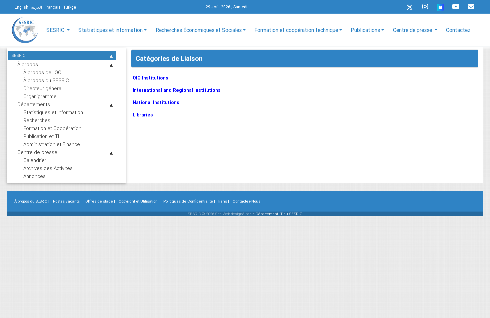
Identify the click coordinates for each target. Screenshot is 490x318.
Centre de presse (37, 152)
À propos (27, 64)
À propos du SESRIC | (31, 201)
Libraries (143, 115)
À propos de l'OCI (42, 72)
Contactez (458, 30)
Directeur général (42, 88)
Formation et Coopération (52, 128)
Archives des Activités (48, 168)
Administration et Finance (51, 144)
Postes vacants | (67, 201)
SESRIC (18, 55)
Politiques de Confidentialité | (189, 201)
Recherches (36, 120)
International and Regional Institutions (177, 90)
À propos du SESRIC (46, 80)
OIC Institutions (150, 78)
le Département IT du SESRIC (277, 214)
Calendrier (34, 160)
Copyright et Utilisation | (139, 201)
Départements (33, 104)
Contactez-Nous (246, 201)
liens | (223, 201)
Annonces (34, 176)
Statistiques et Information (53, 112)
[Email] (471, 7)
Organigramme (40, 96)
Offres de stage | (100, 201)
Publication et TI (41, 136)
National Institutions (156, 102)
